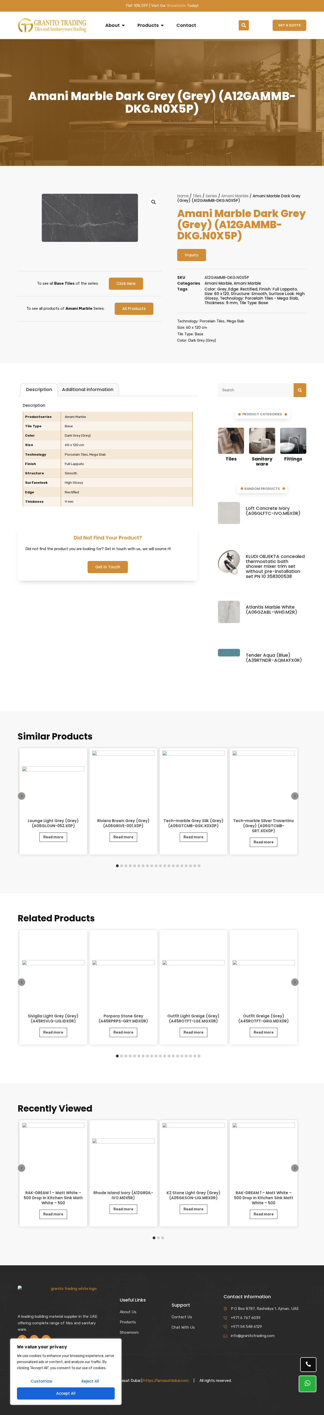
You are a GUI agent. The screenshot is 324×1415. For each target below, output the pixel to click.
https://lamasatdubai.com (166, 1380)
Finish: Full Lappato (278, 289)
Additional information (87, 389)
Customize (41, 1381)
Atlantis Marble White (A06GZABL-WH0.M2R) (271, 609)
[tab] (39, 389)
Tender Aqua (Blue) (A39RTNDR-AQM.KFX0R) (274, 657)
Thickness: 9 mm (221, 302)
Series (211, 196)
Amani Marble (235, 196)
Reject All (90, 1381)
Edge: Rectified (242, 289)
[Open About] (123, 25)
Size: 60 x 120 (217, 293)
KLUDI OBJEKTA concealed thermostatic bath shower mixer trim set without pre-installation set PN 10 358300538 (275, 566)
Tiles (197, 196)
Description (39, 389)
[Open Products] (162, 25)
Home (183, 196)
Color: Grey (216, 289)
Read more (53, 837)
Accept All (65, 1393)
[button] (244, 25)
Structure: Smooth (249, 293)
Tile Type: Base (253, 302)
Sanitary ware (262, 461)
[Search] (300, 390)
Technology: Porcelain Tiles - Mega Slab (259, 298)
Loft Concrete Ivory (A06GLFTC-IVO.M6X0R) (273, 510)
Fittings (293, 459)
